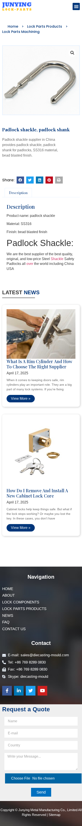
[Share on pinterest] (49, 180)
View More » (20, 398)
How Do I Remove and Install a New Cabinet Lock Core (37, 493)
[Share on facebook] (20, 180)
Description (18, 192)
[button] (76, 6)
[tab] (18, 193)
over (29, 264)
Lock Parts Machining (21, 31)
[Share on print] (59, 180)
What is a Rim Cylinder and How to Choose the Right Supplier (39, 363)
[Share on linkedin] (39, 180)
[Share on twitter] (30, 180)
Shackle (57, 259)
